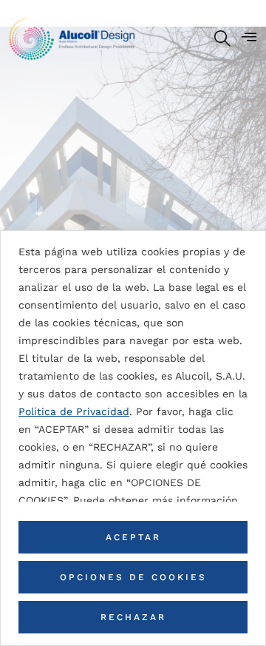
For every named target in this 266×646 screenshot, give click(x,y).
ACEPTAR (133, 537)
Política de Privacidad (73, 411)
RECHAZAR (133, 617)
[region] (133, 438)
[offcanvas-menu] (249, 37)
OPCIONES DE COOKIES (133, 577)
